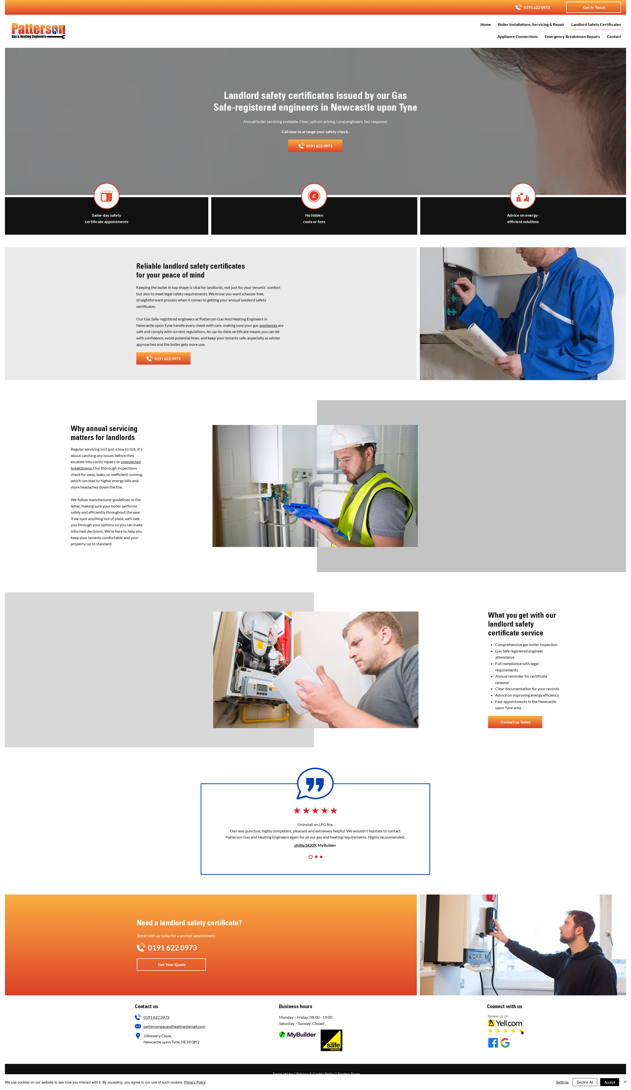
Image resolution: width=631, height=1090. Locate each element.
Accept (609, 1082)
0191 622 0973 (156, 1017)
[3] (321, 857)
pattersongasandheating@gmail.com (174, 1026)
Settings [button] (562, 1082)
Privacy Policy (195, 1082)
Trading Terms (348, 1074)
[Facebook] (493, 1043)
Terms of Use (283, 1074)
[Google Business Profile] (505, 1043)
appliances (268, 325)
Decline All (585, 1082)
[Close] (625, 1082)
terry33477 (305, 838)
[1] (310, 857)
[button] (593, 7)
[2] (315, 857)
